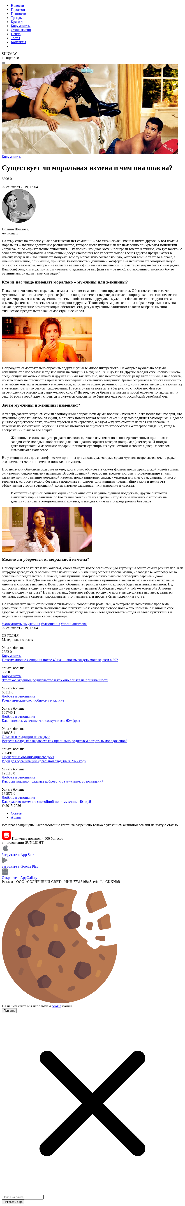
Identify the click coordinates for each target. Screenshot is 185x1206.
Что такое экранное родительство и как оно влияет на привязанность (55, 680)
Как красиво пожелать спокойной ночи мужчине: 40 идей (46, 801)
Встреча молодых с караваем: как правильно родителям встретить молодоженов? (64, 741)
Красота (17, 22)
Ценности (18, 14)
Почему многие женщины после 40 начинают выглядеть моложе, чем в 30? (60, 660)
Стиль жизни (21, 30)
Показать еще (13, 1202)
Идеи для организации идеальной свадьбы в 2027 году (44, 761)
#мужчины (31, 624)
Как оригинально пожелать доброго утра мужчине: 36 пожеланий (53, 781)
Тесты (15, 38)
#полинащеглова (74, 624)
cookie (56, 1006)
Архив (16, 817)
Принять (9, 1010)
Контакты (18, 42)
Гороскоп (18, 9)
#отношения (50, 624)
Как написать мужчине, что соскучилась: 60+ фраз (41, 720)
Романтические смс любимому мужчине (33, 700)
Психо (16, 34)
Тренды (17, 18)
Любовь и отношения (18, 696)
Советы (17, 813)
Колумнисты (20, 26)
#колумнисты (12, 624)
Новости (17, 5)
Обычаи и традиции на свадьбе (26, 737)
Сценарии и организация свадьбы (28, 757)
